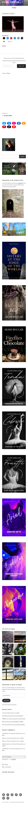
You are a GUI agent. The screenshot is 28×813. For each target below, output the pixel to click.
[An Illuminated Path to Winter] (8, 637)
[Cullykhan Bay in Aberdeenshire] (20, 662)
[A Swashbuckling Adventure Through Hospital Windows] (8, 674)
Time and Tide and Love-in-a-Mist (10, 713)
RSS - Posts (5, 764)
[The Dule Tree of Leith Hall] (8, 650)
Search (22, 156)
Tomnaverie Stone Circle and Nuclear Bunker (13, 724)
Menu (14, 7)
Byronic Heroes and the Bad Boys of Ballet (12, 721)
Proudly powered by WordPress (17, 802)
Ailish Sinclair (10, 2)
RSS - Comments (6, 767)
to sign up (20, 183)
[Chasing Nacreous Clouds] (20, 637)
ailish (3, 738)
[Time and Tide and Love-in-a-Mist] (20, 650)
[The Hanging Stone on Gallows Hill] (20, 674)
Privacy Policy (5, 802)
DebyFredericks (6, 744)
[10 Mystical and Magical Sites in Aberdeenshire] (8, 662)
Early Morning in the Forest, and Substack (12, 716)
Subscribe (21, 66)
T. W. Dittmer (5, 733)
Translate (13, 759)
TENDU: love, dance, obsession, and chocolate (13, 718)
